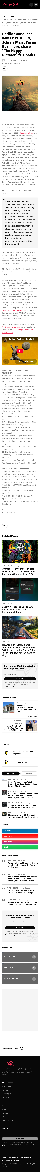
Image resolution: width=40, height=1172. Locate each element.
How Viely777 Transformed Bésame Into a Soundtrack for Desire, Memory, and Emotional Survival (23, 795)
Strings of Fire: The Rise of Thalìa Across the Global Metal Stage (22, 806)
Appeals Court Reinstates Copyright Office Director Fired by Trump (26, 708)
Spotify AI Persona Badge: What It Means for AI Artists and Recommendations (19, 609)
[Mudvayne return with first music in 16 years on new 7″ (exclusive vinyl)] (4, 814)
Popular (10, 773)
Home (4, 17)
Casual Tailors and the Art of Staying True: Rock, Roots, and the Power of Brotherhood (22, 784)
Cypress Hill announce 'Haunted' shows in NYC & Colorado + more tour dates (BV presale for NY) (18, 571)
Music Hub (6, 1086)
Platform (5, 1109)
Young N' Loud (13, 803)
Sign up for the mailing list (14, 310)
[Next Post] (31, 725)
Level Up (13, 17)
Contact (5, 1097)
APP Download (8, 1120)
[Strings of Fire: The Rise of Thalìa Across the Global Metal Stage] (4, 804)
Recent (29, 773)
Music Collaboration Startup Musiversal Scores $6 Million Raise (13, 728)
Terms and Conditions (10, 1161)
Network (5, 1090)
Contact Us (13, 1158)
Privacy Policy (9, 686)
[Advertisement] (20, 1009)
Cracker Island (26, 133)
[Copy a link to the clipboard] (4, 68)
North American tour (11, 327)
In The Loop (16, 721)
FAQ (3, 1116)
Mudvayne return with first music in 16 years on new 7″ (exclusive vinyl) (23, 816)
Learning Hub (7, 1093)
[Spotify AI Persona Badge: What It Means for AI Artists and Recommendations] (20, 589)
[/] (31, 5)
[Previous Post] (8, 707)
